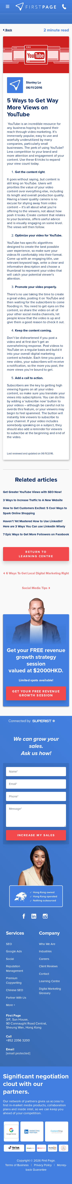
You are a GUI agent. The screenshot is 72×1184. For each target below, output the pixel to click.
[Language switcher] (7, 7)
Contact (44, 974)
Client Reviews (48, 966)
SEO (9, 944)
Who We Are (47, 944)
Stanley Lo (33, 82)
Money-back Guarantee (46, 1167)
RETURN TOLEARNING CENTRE (36, 554)
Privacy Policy (43, 1165)
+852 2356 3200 (18, 1040)
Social (10, 959)
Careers (44, 959)
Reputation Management (14, 968)
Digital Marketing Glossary (50, 991)
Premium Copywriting (14, 980)
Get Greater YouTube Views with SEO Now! (32, 492)
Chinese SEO (14, 990)
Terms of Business (17, 1165)
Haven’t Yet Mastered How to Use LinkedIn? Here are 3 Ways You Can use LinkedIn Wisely (34, 524)
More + (10, 1005)
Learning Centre (49, 981)
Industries (45, 951)
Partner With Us (16, 997)
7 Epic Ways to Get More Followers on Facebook (36, 534)
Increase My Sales (36, 835)
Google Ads (14, 951)
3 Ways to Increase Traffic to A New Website (33, 500)
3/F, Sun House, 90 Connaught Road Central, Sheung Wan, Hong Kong (26, 1023)
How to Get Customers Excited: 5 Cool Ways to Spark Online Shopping (35, 510)
